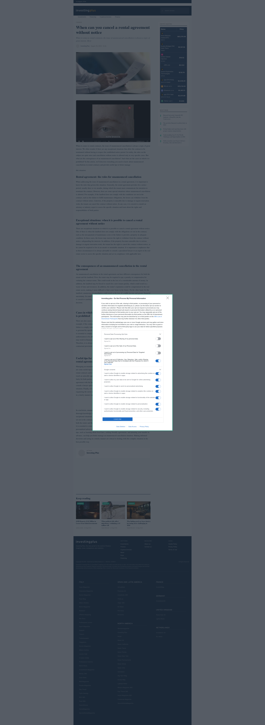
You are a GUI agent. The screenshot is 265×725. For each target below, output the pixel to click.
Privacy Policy (144, 426)
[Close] (168, 299)
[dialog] (132, 362)
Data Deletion (120, 426)
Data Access (132, 426)
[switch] (158, 338)
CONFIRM (117, 419)
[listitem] (132, 334)
